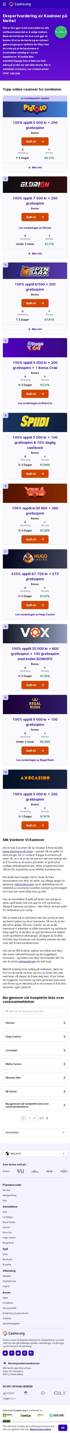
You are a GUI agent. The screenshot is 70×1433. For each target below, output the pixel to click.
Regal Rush (8, 1242)
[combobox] (32, 1118)
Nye (5, 1200)
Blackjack (7, 1259)
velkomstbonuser (24, 884)
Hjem (5, 1298)
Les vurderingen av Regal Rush (35, 760)
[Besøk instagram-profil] (24, 1353)
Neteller (7, 1276)
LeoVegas (8, 1217)
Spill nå (31, 141)
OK (63, 1427)
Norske (6, 1190)
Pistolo (18, 60)
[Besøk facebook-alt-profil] (11, 1353)
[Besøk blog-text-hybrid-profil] (31, 1353)
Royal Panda (9, 1222)
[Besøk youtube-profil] (18, 1353)
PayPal (6, 1286)
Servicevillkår (9, 1308)
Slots (5, 1254)
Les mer (15, 73)
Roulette (7, 1264)
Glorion (6, 1227)
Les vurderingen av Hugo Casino (35, 614)
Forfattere (8, 1303)
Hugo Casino (9, 1237)
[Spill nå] (35, 134)
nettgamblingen (27, 961)
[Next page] (47, 1118)
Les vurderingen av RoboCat (35, 403)
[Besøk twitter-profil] (5, 1353)
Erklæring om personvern (16, 1313)
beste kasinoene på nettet (18, 851)
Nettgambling (9, 1195)
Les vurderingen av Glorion (35, 227)
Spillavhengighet (11, 1323)
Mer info (37, 167)
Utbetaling (9, 1270)
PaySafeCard (9, 1281)
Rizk (5, 1212)
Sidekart (7, 1318)
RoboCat (7, 1232)
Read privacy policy (40, 1429)
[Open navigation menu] (4, 4)
